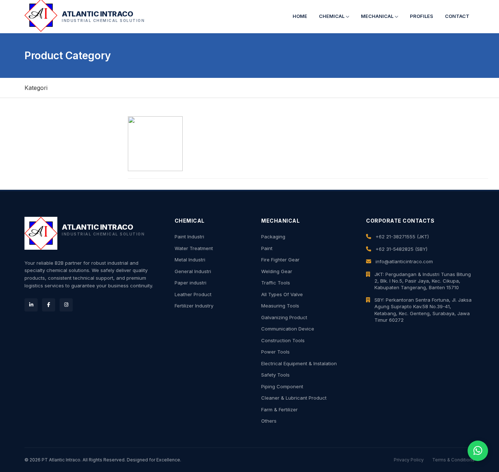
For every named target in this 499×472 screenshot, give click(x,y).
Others (269, 421)
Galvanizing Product (284, 317)
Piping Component (282, 386)
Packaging (273, 236)
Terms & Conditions (453, 459)
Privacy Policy (409, 459)
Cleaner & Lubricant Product (294, 398)
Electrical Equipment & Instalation (299, 363)
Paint (267, 248)
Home (300, 16)
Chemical (332, 16)
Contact (457, 16)
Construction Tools (283, 340)
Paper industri (190, 283)
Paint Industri (189, 236)
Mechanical (378, 16)
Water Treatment (194, 248)
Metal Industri (190, 260)
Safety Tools (275, 375)
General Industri (193, 271)
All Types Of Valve (282, 294)
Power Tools (275, 352)
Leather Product (193, 294)
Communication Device (287, 329)
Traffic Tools (275, 283)
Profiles (421, 16)
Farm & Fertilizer (279, 409)
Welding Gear (276, 271)
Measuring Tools (280, 306)
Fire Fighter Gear (280, 260)
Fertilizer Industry (194, 306)
